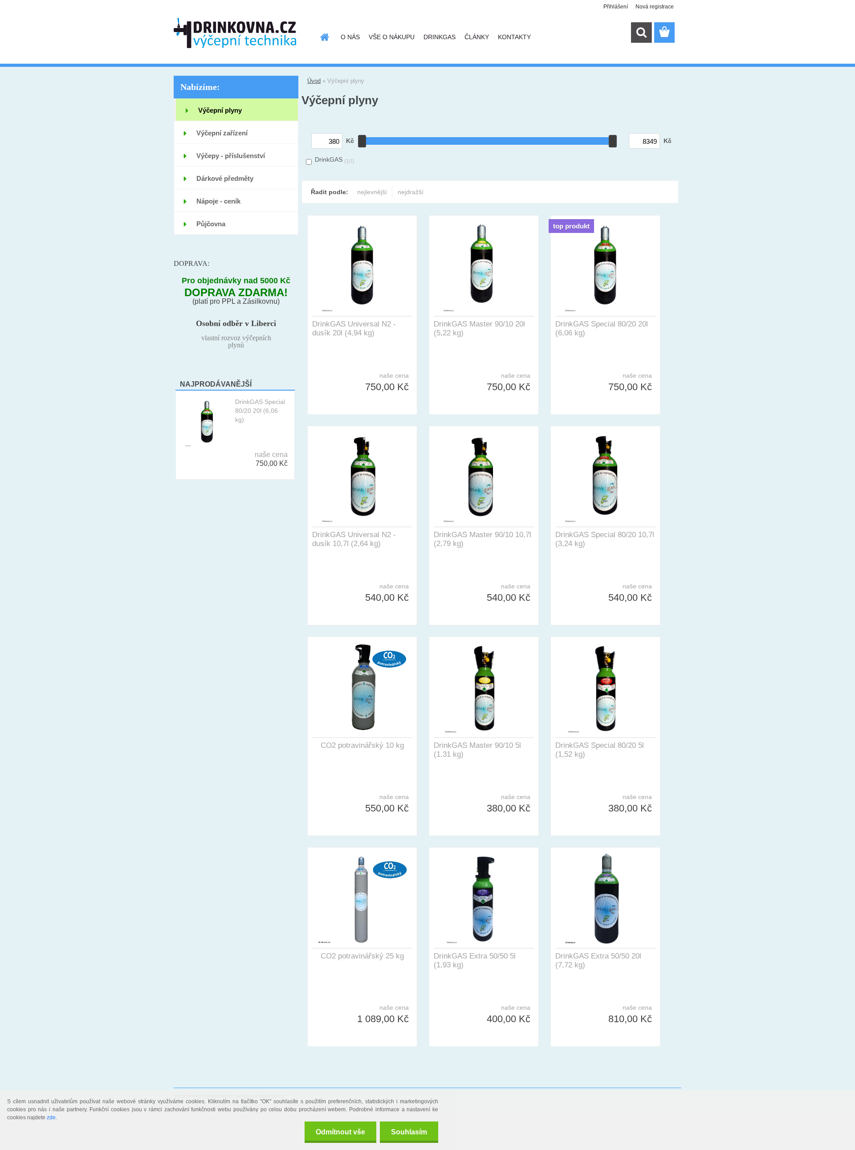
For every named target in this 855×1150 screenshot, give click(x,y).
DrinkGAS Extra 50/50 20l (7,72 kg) (598, 960)
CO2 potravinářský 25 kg (362, 956)
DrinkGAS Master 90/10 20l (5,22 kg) (479, 328)
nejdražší (410, 192)
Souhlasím (409, 1132)
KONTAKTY (514, 37)
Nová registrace (654, 7)
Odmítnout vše (340, 1132)
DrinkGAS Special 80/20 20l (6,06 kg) (260, 410)
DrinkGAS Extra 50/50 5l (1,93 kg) (475, 960)
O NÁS (350, 37)
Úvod (314, 80)
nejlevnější (372, 192)
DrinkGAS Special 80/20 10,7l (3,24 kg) (604, 539)
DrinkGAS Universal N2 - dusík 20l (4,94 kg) (354, 328)
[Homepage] (324, 37)
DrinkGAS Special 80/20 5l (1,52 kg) (599, 750)
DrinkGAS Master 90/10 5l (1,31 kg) (477, 750)
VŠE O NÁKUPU (392, 37)
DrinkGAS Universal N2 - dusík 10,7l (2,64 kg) (354, 539)
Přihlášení (615, 7)
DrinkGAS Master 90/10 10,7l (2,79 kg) (482, 539)
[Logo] (235, 33)
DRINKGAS (439, 37)
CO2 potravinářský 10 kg (362, 745)
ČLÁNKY (476, 37)
